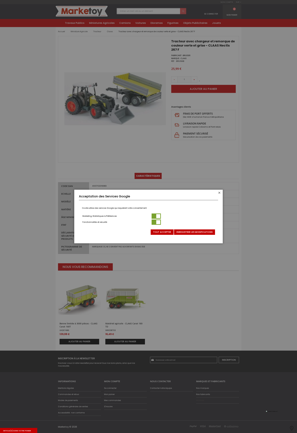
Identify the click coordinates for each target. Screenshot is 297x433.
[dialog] (148, 216)
